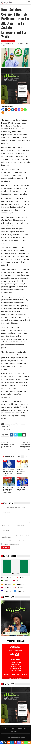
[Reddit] (9, 109)
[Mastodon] (19, 109)
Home (4, 728)
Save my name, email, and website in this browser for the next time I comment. (15, 536)
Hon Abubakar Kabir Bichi (10, 424)
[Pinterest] (15, 109)
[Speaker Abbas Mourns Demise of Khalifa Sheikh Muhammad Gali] (22, 481)
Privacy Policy (21, 728)
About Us (12, 728)
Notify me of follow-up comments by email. (13, 541)
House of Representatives (22, 424)
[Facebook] (2, 109)
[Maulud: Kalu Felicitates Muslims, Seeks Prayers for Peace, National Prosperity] (9, 464)
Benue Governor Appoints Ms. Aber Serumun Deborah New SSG (24, 446)
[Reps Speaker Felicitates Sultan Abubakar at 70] (22, 464)
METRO (5, 461)
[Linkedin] (12, 109)
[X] (6, 109)
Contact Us (14, 731)
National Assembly (5, 426)
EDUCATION (4, 40)
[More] (2, 112)
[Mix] (22, 109)
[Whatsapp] (25, 109)
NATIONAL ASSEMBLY (11, 40)
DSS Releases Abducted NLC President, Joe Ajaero (7, 446)
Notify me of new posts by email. (11, 544)
